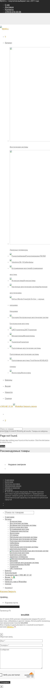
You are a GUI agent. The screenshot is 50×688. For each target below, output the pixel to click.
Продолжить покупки (10, 607)
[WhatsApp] (18, 406)
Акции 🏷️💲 (10, 577)
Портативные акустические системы (24, 563)
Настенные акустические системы (23, 539)
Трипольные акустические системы (24, 547)
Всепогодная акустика (19, 527)
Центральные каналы (18, 549)
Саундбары (14, 545)
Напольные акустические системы (23, 537)
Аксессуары (14, 533)
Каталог (8, 43)
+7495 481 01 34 (6, 406)
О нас (7, 5)
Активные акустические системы (23, 525)
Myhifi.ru (10, 627)
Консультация (11, 573)
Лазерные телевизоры (19, 557)
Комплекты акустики (18, 555)
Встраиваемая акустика (19, 529)
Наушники (14, 561)
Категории (9, 482)
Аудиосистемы (16, 521)
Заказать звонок (30, 406)
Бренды (8, 380)
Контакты (9, 9)
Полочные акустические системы (23, 541)
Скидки (8, 398)
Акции (8, 386)
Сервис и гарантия (12, 488)
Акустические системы (19, 523)
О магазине (9, 480)
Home (2, 446)
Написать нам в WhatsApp (16, 582)
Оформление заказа (13, 486)
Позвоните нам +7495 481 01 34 (18, 575)
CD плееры (14, 535)
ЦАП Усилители (16, 568)
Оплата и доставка (12, 484)
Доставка (9, 7)
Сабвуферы (14, 543)
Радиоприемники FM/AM (20, 565)
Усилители (14, 567)
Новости (8, 392)
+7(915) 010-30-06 (13, 12)
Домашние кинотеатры (19, 531)
